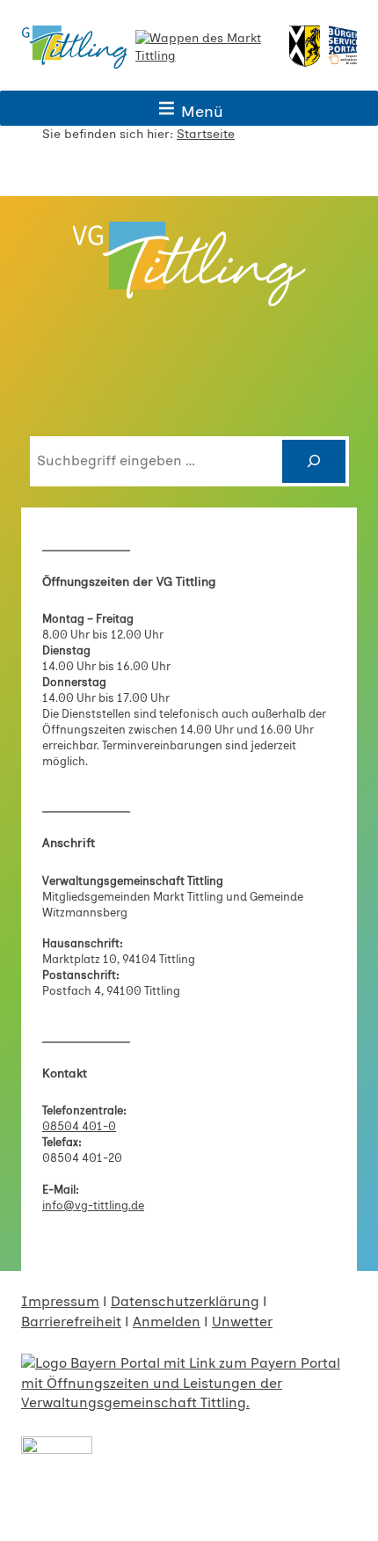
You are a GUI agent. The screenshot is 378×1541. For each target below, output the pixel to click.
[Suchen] (313, 462)
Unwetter (242, 1321)
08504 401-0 (79, 1126)
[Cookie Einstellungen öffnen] (32, 1518)
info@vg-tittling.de (93, 1205)
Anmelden (166, 1321)
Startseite (206, 134)
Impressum (60, 1301)
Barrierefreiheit (71, 1321)
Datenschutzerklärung (185, 1301)
